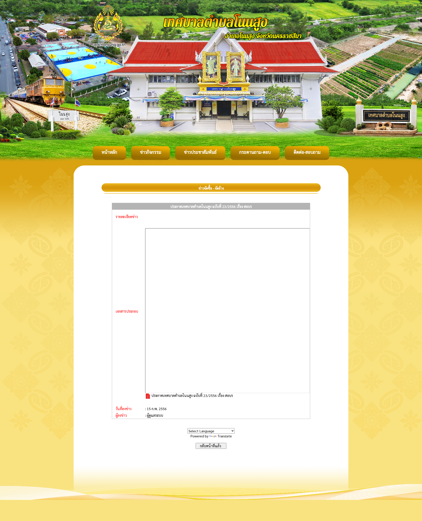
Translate (224, 436)
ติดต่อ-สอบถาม (307, 152)
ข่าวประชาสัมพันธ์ (200, 152)
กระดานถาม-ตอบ (255, 152)
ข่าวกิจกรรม (150, 152)
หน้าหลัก (109, 152)
